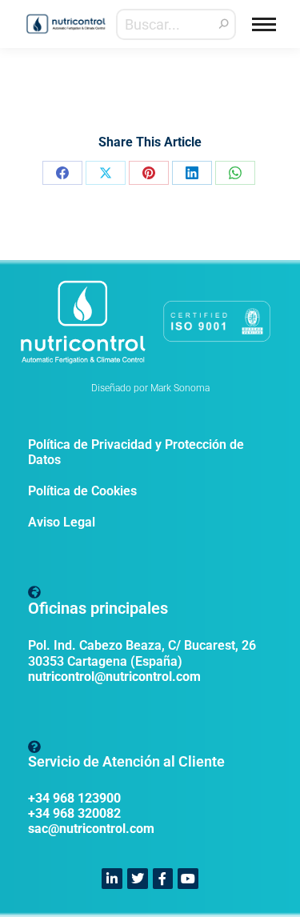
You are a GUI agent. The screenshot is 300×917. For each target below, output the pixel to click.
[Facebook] (62, 173)
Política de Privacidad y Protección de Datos (136, 452)
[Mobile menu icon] (264, 24)
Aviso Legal (61, 522)
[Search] (224, 24)
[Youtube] (188, 878)
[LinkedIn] (192, 173)
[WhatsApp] (235, 173)
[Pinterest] (149, 173)
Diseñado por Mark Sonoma (150, 388)
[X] (106, 173)
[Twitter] (137, 878)
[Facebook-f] (163, 878)
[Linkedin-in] (112, 878)
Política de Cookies (82, 491)
